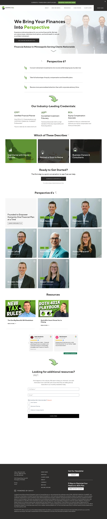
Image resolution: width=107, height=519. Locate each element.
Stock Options (34, 402)
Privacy (15, 482)
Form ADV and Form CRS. (20, 506)
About (47, 7)
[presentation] (20, 308)
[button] (78, 343)
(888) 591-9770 (22, 473)
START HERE (100, 8)
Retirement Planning (35, 406)
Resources (67, 7)
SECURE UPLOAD (46, 487)
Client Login (87, 7)
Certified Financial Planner (24, 116)
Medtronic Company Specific (37, 410)
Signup (73, 475)
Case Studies (77, 7)
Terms (15, 484)
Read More (12, 323)
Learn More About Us (15, 223)
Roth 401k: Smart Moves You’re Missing (51, 321)
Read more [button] (33, 349)
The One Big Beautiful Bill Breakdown (20, 320)
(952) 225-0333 (21, 472)
